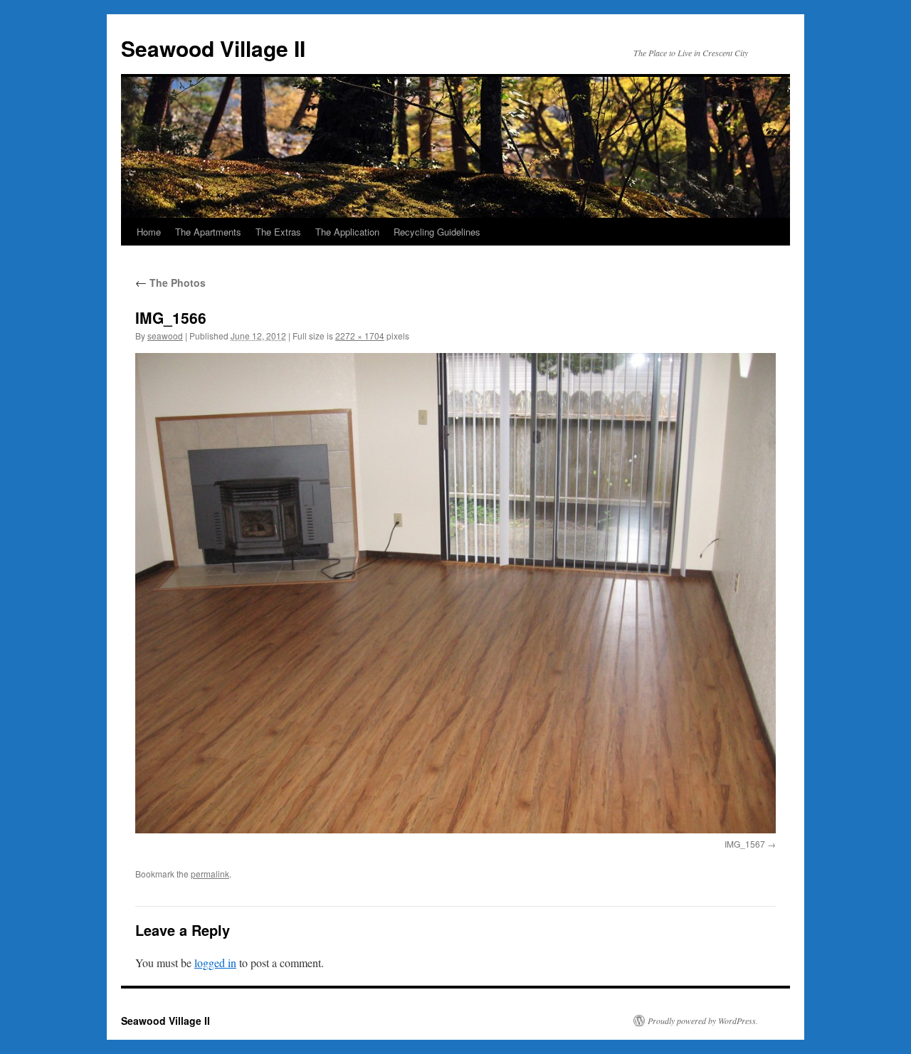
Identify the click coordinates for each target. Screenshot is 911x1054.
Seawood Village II (213, 48)
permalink (210, 874)
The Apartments (208, 231)
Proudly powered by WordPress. (703, 1020)
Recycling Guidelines (437, 231)
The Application (347, 231)
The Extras (278, 231)
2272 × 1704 (359, 336)
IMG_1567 (745, 844)
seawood (165, 336)
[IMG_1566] (455, 593)
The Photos (170, 282)
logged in (215, 962)
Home (149, 231)
